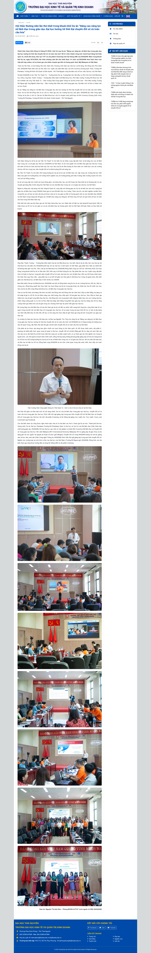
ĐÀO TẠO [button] (35, 16)
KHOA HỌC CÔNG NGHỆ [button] (92, 16)
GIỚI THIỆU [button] (24, 16)
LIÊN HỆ (117, 16)
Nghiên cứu (118, 939)
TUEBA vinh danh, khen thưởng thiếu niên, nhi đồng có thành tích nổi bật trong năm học (122, 94)
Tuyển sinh (92, 941)
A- (102, 42)
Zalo (103, 927)
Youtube (113, 927)
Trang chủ (21, 22)
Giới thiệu (92, 939)
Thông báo (117, 38)
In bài (28, 42)
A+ (98, 42)
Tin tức (28, 22)
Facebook (93, 927)
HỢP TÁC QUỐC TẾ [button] (74, 16)
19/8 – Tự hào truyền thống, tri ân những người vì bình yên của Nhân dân (122, 85)
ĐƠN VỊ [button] (61, 16)
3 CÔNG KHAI (108, 16)
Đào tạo (117, 936)
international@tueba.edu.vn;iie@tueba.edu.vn (46, 937)
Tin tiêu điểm (118, 29)
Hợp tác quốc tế (119, 43)
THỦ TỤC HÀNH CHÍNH (49, 16)
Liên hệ (116, 941)
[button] (123, 16)
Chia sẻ (19, 42)
